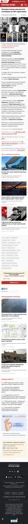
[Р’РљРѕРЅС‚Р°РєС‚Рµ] (2, 289)
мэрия (18, 242)
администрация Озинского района (9, 263)
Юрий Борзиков (9, 260)
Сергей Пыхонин (10, 247)
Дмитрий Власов (9, 255)
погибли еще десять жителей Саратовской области (10, 46)
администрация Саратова (7, 245)
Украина (7, 237)
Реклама (21, 492)
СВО (3, 237)
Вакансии (14, 492)
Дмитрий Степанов (6, 240)
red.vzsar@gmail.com (8, 454)
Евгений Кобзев (12, 242)
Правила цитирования (17, 494)
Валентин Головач (6, 265)
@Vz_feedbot (21, 150)
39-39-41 (18, 452)
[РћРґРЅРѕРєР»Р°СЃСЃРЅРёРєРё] (4, 289)
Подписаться (14, 282)
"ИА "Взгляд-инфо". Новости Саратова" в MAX (13, 133)
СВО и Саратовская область (10, 154)
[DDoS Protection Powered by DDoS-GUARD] (14, 521)
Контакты (7, 494)
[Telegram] (6, 289)
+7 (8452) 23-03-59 (8, 452)
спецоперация (14, 237)
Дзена (3, 138)
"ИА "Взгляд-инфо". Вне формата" (12, 142)
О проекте (7, 492)
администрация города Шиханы (9, 250)
